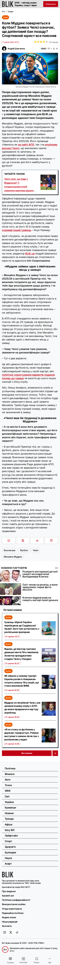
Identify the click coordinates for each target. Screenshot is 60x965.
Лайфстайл (11, 835)
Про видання (8, 891)
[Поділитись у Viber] (51, 540)
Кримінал (10, 807)
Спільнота (51, 4)
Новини (9, 813)
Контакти (7, 926)
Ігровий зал (8, 895)
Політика (10, 768)
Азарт (8, 863)
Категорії (23, 962)
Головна (10, 963)
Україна (9, 802)
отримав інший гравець (16, 230)
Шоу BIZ (10, 830)
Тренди (9, 818)
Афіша (8, 824)
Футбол (8, 617)
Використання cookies (13, 904)
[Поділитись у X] (23, 540)
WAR (7, 790)
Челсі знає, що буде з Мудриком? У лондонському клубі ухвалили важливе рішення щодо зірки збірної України (19, 187)
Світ (7, 796)
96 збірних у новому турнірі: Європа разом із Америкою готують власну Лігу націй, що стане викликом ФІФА (21, 680)
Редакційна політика (12, 913)
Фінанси (9, 774)
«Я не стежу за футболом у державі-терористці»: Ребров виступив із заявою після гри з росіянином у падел (21, 734)
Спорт (5, 17)
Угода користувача (12, 908)
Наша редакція (9, 921)
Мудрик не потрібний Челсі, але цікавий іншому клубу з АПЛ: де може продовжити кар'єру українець (22, 707)
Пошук (36, 962)
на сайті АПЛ (26, 144)
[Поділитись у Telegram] (37, 540)
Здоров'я (10, 846)
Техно (8, 785)
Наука (8, 858)
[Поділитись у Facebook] (8, 540)
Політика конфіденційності (16, 900)
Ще (49, 962)
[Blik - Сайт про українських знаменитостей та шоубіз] (7, 876)
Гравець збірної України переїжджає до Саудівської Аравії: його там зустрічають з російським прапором (21, 627)
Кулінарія (10, 852)
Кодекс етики (9, 917)
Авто (7, 779)
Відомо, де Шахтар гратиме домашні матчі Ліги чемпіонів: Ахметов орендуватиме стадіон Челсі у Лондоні (21, 654)
